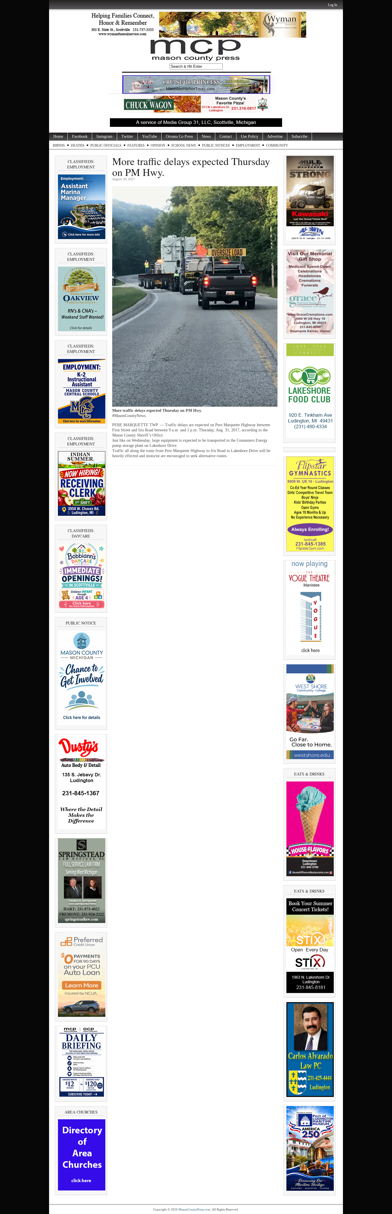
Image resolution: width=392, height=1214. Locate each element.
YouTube (149, 136)
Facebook (80, 136)
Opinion (158, 145)
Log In (332, 5)
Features (136, 145)
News (206, 136)
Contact (226, 136)
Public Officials (105, 145)
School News (183, 145)
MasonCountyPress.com (194, 1209)
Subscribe (299, 136)
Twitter (127, 136)
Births (59, 145)
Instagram (104, 136)
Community (277, 145)
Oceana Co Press (179, 136)
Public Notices (216, 145)
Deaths (77, 145)
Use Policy (249, 136)
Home (58, 136)
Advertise (275, 136)
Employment (248, 145)
